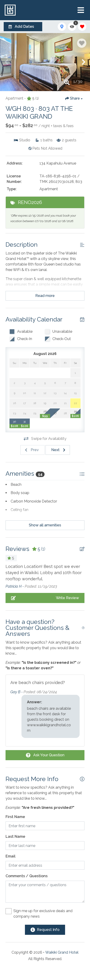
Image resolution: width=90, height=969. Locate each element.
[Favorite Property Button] (81, 43)
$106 (75, 416)
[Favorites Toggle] (82, 26)
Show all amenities (45, 525)
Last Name (15, 836)
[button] (6, 62)
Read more (45, 295)
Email (10, 856)
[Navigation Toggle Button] (80, 10)
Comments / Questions (27, 876)
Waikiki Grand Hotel (61, 952)
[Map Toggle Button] (62, 26)
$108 (14, 426)
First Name (15, 817)
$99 (45, 416)
